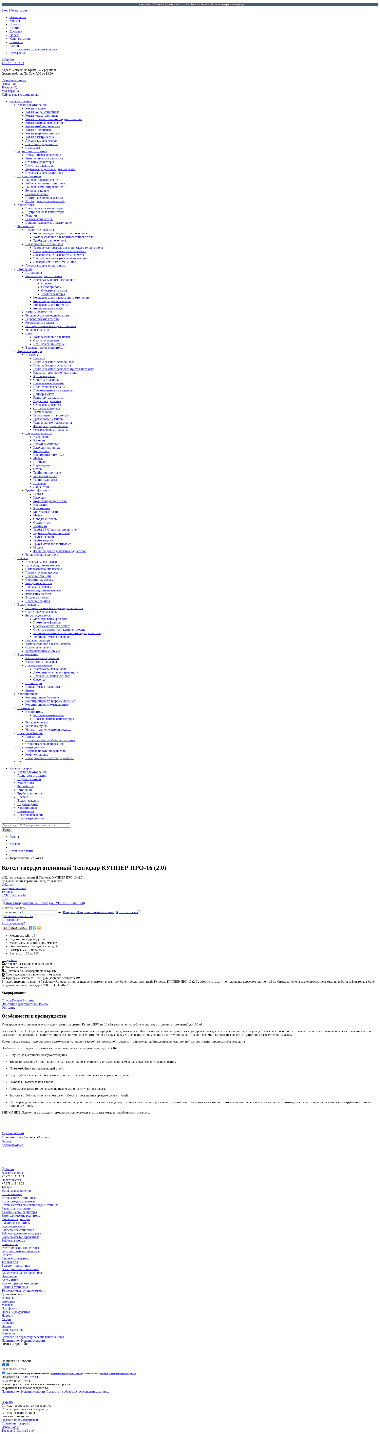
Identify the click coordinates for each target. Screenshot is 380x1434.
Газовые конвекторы (39, 219)
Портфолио (17, 53)
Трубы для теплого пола (49, 240)
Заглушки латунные (46, 447)
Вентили (39, 358)
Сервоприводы (51, 287)
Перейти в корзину (103, 912)
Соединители (42, 522)
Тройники (40, 526)
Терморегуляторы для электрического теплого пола (68, 247)
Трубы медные (43, 540)
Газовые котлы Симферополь (37, 49)
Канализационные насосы (43, 590)
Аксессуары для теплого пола (45, 265)
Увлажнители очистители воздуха (48, 729)
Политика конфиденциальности (23, 1391)
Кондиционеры (27, 693)
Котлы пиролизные (38, 129)
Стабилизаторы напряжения (44, 743)
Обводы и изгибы (45, 519)
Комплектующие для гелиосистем (48, 644)
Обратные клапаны (46, 379)
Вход (5, 10)
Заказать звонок (12, 1172)
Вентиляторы (34, 711)
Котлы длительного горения (44, 122)
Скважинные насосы (39, 579)
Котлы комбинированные (42, 126)
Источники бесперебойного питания (50, 740)
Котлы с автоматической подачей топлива (53, 119)
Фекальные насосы (38, 594)
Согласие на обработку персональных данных (78, 1391)
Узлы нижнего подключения (52, 422)
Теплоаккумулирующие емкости (47, 315)
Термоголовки (43, 411)
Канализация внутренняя (42, 658)
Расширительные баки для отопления (50, 326)
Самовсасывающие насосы (43, 569)
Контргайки (41, 451)
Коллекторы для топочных (51, 304)
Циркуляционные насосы (42, 565)
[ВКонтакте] (31, 927)
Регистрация (19, 10)
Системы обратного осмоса (51, 626)
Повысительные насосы (41, 572)
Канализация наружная (41, 661)
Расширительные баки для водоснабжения (54, 608)
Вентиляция (25, 708)
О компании (18, 17)
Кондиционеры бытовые (42, 697)
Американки (41, 436)
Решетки (31, 215)
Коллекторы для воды (48, 308)
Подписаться (29, 1376)
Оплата (14, 35)
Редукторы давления (47, 401)
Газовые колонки (36, 194)
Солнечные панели (38, 647)
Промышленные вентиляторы (53, 718)
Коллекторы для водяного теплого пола (60, 233)
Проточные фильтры (47, 622)
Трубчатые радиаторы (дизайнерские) (50, 169)
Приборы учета (43, 394)
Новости (15, 24)
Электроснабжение (30, 733)
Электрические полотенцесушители (49, 758)
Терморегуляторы (53, 294)
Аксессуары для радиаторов (44, 172)
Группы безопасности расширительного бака (63, 369)
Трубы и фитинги (37, 490)
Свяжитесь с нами (14, 80)
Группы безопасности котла (52, 365)
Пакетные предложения (41, 144)
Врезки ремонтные (46, 444)
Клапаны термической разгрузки (55, 372)
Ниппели (39, 461)
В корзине (83, 912)
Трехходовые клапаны (48, 419)
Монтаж (15, 20)
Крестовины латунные (48, 454)
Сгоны (37, 469)
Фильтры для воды (38, 615)
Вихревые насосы (37, 597)
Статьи (14, 45)
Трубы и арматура (29, 351)
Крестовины (41, 508)
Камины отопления (38, 312)
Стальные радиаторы (39, 162)
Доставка (16, 31)
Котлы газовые (35, 108)
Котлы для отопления (32, 104)
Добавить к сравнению (17, 916)
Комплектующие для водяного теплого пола (63, 237)
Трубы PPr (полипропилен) (51, 533)
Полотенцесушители (31, 747)
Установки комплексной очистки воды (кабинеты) (67, 633)
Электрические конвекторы (44, 208)
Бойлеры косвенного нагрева (45, 183)
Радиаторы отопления (32, 151)
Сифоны (39, 679)
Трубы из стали (43, 536)
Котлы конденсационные (42, 112)
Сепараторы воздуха (47, 404)
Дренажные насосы (38, 586)
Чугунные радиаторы (39, 165)
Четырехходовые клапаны (50, 429)
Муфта (37, 515)
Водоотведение (27, 654)
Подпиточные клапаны (49, 386)
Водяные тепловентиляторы (44, 347)
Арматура (32, 354)
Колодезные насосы (38, 583)
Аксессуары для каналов (49, 668)
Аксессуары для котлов (41, 140)
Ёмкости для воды (37, 640)
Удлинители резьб (45, 479)
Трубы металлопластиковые (52, 544)
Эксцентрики (42, 486)
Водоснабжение (28, 604)
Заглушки (39, 497)
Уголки (38, 547)
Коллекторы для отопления (43, 276)
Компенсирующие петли (50, 501)
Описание (8, 1004)
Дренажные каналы (38, 665)
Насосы (22, 558)
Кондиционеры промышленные (46, 704)
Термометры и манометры (51, 415)
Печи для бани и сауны (49, 344)
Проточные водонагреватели (45, 197)
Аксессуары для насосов (41, 561)
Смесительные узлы (54, 290)
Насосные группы (37, 601)
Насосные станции (38, 576)
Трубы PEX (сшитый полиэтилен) (56, 529)
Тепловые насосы (37, 329)
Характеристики (26, 1004)
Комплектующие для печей (51, 337)
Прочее (46, 283)
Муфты (38, 458)
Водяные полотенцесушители (45, 751)
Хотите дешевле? (13, 923)
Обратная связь (12, 1180)
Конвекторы (25, 204)
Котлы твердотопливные (42, 133)
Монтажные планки (46, 511)
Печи (28, 333)
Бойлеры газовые (37, 190)
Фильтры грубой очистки (50, 426)
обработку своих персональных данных (118, 1373)
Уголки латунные (45, 476)
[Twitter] (35, 927)
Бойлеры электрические (41, 179)
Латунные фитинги (38, 433)
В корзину (70, 912)
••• (19, 761)
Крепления (40, 504)
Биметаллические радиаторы (44, 158)
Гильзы (38, 494)
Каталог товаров (21, 101)
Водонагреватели (29, 176)
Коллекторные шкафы (40, 322)
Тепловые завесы (36, 722)
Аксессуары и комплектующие (54, 279)
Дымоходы (32, 147)
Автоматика (33, 272)
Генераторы (33, 736)
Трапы (29, 690)
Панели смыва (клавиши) (42, 686)
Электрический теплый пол (44, 244)
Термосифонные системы (42, 651)
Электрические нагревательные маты (58, 254)
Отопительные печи (47, 340)
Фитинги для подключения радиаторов (59, 551)
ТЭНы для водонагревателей (45, 201)
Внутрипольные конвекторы (44, 212)
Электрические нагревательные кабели (59, 251)
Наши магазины (20, 38)
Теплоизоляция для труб (41, 554)
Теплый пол (25, 226)
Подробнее (9, 960)
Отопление (24, 269)
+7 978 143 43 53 (13, 63)
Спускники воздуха (46, 408)
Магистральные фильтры (50, 619)
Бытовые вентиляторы (48, 715)
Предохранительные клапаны (53, 390)
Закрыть (7, 1402)
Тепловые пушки (36, 726)
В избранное (10, 919)
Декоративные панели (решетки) (55, 672)
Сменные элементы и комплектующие (59, 629)
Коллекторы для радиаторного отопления (61, 297)
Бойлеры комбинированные (44, 187)
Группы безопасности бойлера (53, 362)
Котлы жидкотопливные (41, 115)
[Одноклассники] (39, 927)
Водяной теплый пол (39, 229)
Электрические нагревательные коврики (60, 258)
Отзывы (43, 1004)
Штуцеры (39, 483)
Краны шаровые (44, 376)
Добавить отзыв (12, 1145)
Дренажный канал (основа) (51, 676)
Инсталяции (33, 683)
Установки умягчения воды (51, 636)
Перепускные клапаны (48, 383)
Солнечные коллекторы (41, 611)
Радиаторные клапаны (48, 397)
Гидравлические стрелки (42, 319)
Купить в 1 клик (127, 912)
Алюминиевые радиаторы (43, 154)
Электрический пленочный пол (54, 262)
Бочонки (39, 440)
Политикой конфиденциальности (66, 1373)
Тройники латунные (47, 472)
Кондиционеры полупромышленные (50, 701)
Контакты (16, 42)
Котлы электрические (40, 137)
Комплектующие (36, 754)
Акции (14, 28)
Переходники (42, 465)
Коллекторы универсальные (52, 301)
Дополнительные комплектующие (48, 222)
